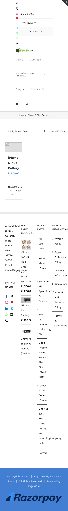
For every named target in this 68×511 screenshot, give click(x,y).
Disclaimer (57, 284)
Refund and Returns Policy (57, 300)
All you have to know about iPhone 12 (42, 256)
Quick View (17, 189)
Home (21, 115)
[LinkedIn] (6, 308)
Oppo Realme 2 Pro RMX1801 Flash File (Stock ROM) (42, 360)
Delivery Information (57, 273)
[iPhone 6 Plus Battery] (13, 147)
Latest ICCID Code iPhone (42, 393)
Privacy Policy (57, 241)
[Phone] (6, 320)
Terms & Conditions (57, 320)
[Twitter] (12, 296)
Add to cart (12, 191)
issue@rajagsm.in (16, 270)
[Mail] (11, 314)
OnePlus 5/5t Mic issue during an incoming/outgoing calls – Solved (42, 430)
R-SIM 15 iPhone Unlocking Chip (42, 322)
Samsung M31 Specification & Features (42, 291)
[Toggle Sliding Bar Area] (65, 3)
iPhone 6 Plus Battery (13, 163)
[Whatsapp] (6, 314)
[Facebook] (6, 296)
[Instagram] (6, 302)
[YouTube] (12, 302)
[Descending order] (44, 131)
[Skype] (12, 308)
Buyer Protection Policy (57, 257)
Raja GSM (34, 486)
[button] (27, 104)
